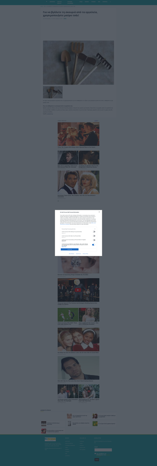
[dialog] (78, 233)
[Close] (100, 212)
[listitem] (78, 229)
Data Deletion (71, 253)
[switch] (93, 231)
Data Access (78, 253)
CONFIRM (69, 249)
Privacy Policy (85, 253)
